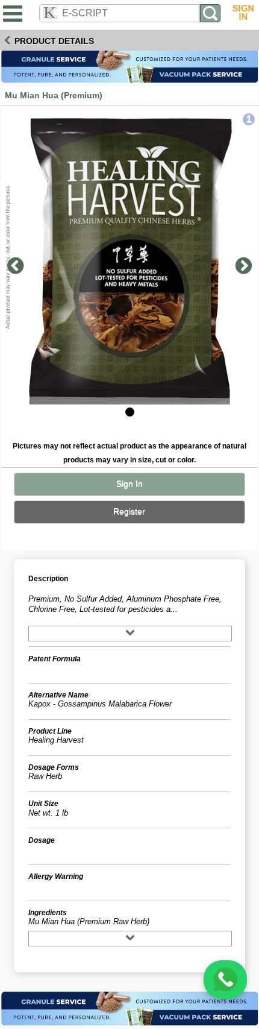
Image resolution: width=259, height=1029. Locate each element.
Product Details (54, 41)
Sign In (129, 483)
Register (129, 511)
